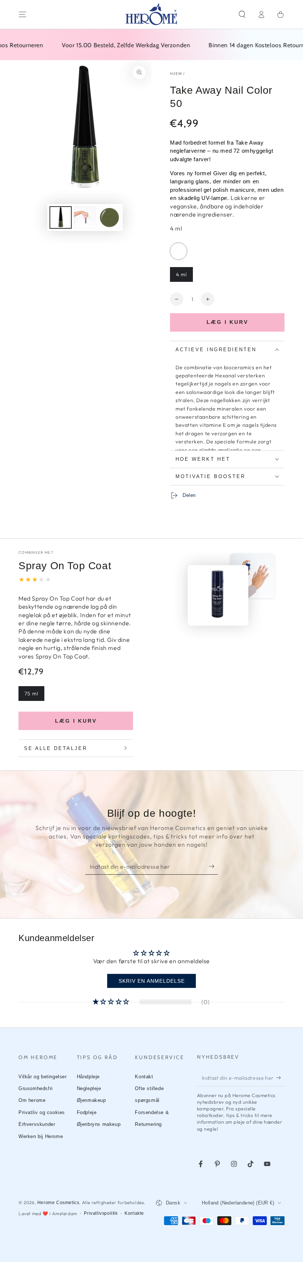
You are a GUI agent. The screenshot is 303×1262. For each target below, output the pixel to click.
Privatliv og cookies (41, 1112)
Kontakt (144, 1076)
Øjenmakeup (91, 1100)
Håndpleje (88, 1076)
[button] (242, 14)
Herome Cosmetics (58, 1202)
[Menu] (22, 14)
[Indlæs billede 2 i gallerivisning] (85, 217)
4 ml (181, 274)
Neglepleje (89, 1088)
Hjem (176, 74)
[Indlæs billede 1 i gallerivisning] (61, 217)
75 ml (31, 693)
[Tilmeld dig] (213, 866)
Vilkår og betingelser (42, 1076)
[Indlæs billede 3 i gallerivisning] (109, 217)
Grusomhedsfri (35, 1088)
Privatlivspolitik (101, 1213)
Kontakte (134, 1213)
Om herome (31, 1100)
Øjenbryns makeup (99, 1124)
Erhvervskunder (36, 1124)
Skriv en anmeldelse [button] (152, 981)
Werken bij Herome (40, 1136)
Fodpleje (87, 1112)
